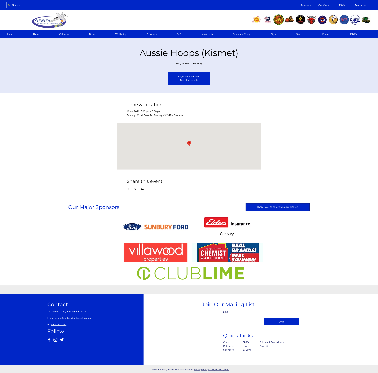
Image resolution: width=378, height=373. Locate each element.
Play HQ (263, 346)
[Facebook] (49, 339)
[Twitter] (61, 339)
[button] (43, 34)
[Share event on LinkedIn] (142, 189)
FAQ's (245, 342)
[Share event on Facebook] (128, 189)
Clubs (226, 342)
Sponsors (228, 349)
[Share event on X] (135, 189)
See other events (189, 80)
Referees (228, 346)
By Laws (246, 349)
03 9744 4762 (58, 324)
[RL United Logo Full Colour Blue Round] (322, 19)
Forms (245, 346)
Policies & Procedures (271, 342)
